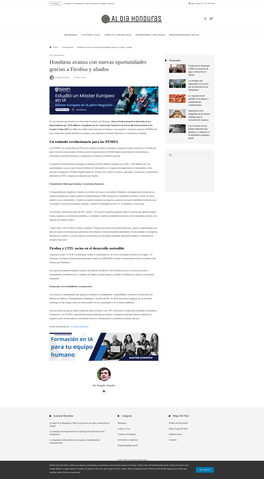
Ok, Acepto (205, 470)
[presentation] (62, 3)
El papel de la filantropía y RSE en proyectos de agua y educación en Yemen (90, 3)
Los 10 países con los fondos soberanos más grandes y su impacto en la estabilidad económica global (199, 132)
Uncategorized (57, 55)
